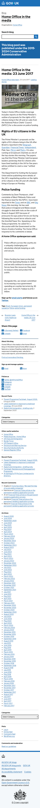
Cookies (27, 772)
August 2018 (8, 668)
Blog (4, 13)
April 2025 (8, 527)
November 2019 (10, 634)
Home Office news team (10, 80)
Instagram (8, 382)
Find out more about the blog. (12, 357)
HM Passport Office (11, 443)
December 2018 (9, 659)
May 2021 (7, 596)
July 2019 (7, 643)
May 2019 (7, 648)
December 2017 (9, 686)
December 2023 (10, 541)
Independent (30, 147)
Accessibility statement (12, 772)
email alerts (17, 298)
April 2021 (7, 599)
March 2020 (8, 625)
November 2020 (10, 608)
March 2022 (8, 576)
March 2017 (8, 703)
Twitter (5, 300)
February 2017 (9, 706)
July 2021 (7, 592)
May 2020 (7, 621)
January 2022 (9, 581)
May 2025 (7, 525)
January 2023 (9, 561)
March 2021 (8, 601)
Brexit (8, 306)
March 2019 (8, 652)
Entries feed (8, 732)
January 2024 (9, 538)
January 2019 (9, 657)
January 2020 (9, 630)
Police (11, 308)
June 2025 (8, 523)
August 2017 (8, 694)
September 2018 (10, 666)
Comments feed (9, 734)
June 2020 (8, 619)
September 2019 (10, 639)
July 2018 (7, 670)
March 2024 (8, 534)
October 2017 (9, 690)
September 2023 (10, 545)
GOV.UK (26, 765)
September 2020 (10, 612)
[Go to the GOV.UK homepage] (10, 3)
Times (17, 202)
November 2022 (10, 563)
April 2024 (8, 532)
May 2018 (7, 674)
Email (25, 334)
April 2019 (7, 650)
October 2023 (9, 543)
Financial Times (17, 147)
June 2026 (8, 518)
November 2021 (10, 585)
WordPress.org (9, 736)
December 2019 (9, 632)
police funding (20, 308)
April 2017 (7, 701)
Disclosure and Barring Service (15, 445)
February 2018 (9, 681)
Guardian (6, 147)
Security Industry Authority (14, 448)
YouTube (7, 389)
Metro (22, 150)
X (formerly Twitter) (11, 330)
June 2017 (7, 699)
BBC (29, 202)
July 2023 (7, 550)
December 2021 (9, 583)
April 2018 (7, 677)
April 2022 (8, 574)
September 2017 (10, 692)
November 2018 (10, 661)
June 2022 (8, 570)
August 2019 (8, 641)
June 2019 (7, 645)
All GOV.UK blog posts (11, 765)
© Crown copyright (20, 802)
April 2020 (8, 623)
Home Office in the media (16, 19)
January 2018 (9, 683)
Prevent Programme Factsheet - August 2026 (20, 399)
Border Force (8, 441)
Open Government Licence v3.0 (15, 782)
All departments (9, 768)
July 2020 (7, 616)
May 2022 (7, 572)
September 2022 (10, 565)
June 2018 (7, 672)
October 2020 (9, 610)
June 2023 (8, 552)
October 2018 (9, 663)
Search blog (8, 32)
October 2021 (9, 587)
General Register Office (12, 450)
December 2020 (10, 605)
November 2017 (9, 688)
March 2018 (8, 679)
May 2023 (7, 554)
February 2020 (9, 628)
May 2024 (7, 530)
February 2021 (9, 603)
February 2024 (9, 536)
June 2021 (7, 594)
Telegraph (26, 145)
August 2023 (9, 547)
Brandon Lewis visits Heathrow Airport (10, 317)
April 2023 (8, 556)
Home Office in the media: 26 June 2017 (28, 317)
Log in (6, 730)
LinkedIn (7, 334)
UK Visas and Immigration (13, 439)
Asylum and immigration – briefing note (18, 408)
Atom (25, 368)
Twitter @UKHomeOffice (13, 380)
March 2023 (8, 558)
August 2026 (9, 516)
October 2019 (9, 636)
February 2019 (9, 654)
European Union (17, 306)
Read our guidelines (9, 746)
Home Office (17, 25)
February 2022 (9, 579)
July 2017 (7, 697)
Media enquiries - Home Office (15, 437)
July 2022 (7, 567)
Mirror (13, 150)
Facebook (26, 330)
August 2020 (9, 614)
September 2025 (10, 521)
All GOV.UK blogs (9, 762)
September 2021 (10, 590)
